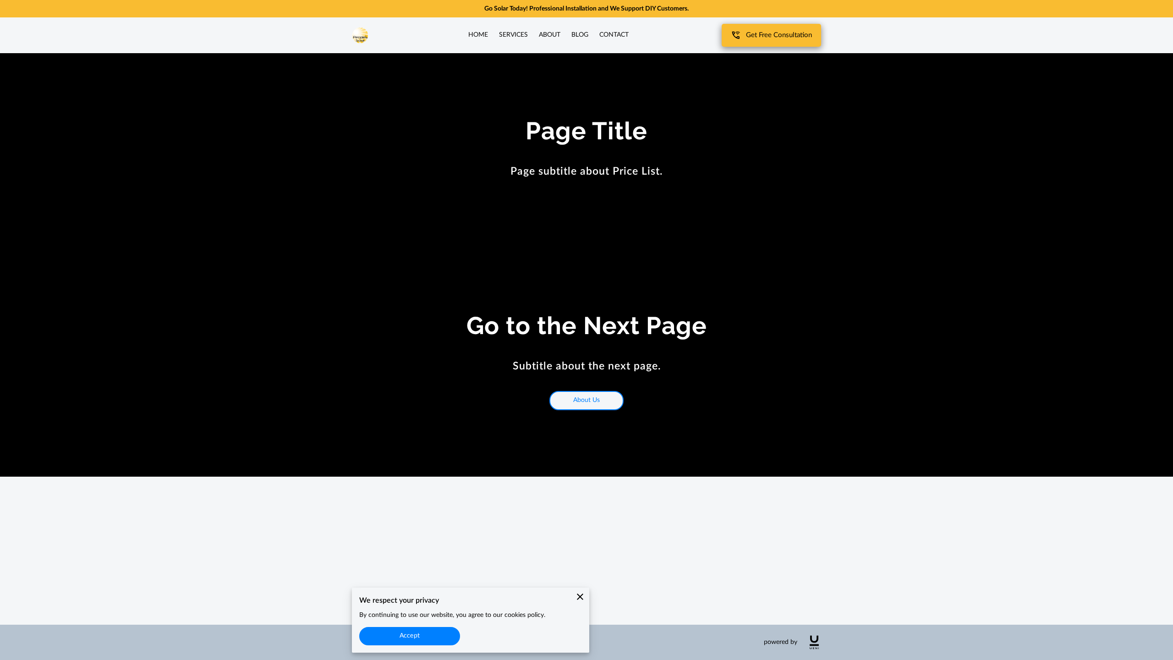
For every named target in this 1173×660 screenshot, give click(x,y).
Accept (410, 635)
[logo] (814, 642)
